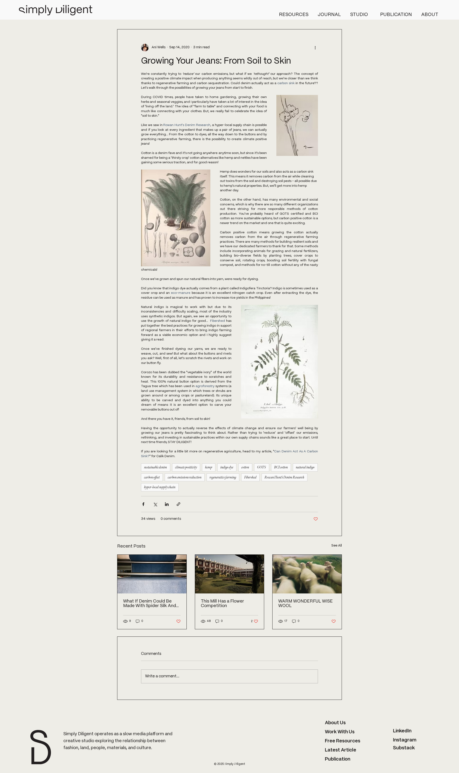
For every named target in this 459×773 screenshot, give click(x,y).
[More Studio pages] (370, 14)
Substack (404, 748)
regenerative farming (223, 477)
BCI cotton (281, 467)
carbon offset (152, 477)
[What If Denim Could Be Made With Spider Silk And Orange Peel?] (151, 574)
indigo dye (226, 467)
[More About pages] (440, 14)
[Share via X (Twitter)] (155, 504)
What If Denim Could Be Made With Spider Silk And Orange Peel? (149, 603)
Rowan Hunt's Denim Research (284, 477)
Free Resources (343, 741)
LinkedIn (402, 731)
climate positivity (186, 467)
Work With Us (340, 732)
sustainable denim (155, 467)
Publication (337, 759)
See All (336, 545)
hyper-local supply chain (159, 487)
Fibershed (250, 477)
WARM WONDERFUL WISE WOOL (305, 603)
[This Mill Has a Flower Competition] (229, 574)
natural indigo (305, 467)
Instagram (404, 740)
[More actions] (315, 47)
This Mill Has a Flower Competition (222, 603)
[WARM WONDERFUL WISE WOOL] (307, 574)
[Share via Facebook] (143, 504)
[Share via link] (178, 504)
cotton (245, 467)
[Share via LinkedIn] (166, 504)
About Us (335, 723)
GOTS (261, 467)
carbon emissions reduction (185, 477)
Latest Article (340, 750)
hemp (208, 467)
